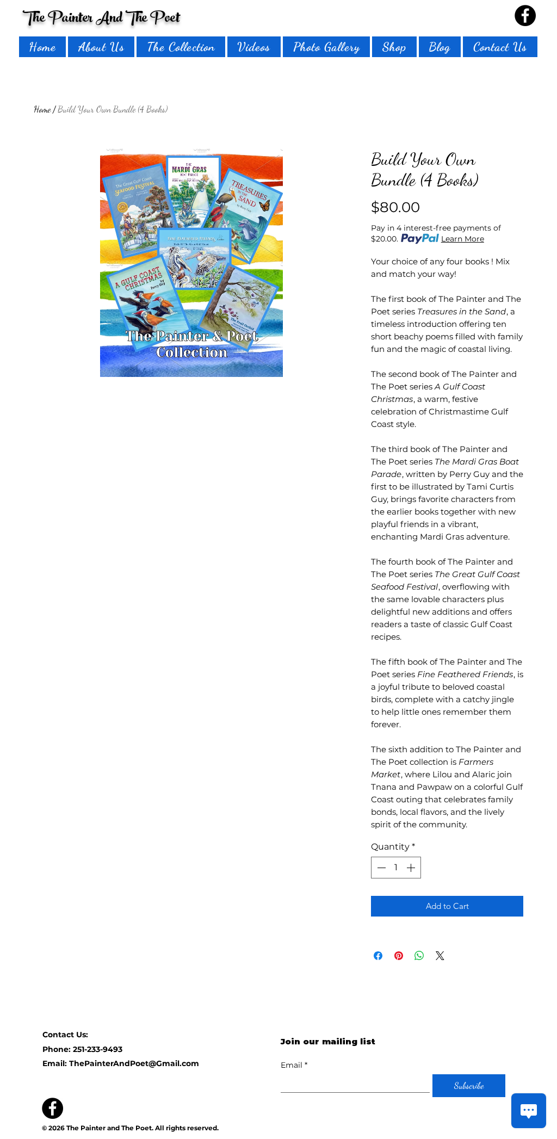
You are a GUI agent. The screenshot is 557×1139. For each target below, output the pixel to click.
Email (294, 1065)
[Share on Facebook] (378, 955)
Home (42, 109)
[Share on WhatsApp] (419, 955)
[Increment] (411, 867)
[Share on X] (440, 955)
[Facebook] (525, 15)
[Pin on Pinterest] (398, 955)
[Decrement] (380, 867)
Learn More (462, 239)
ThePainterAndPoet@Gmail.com (134, 1063)
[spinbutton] (396, 867)
